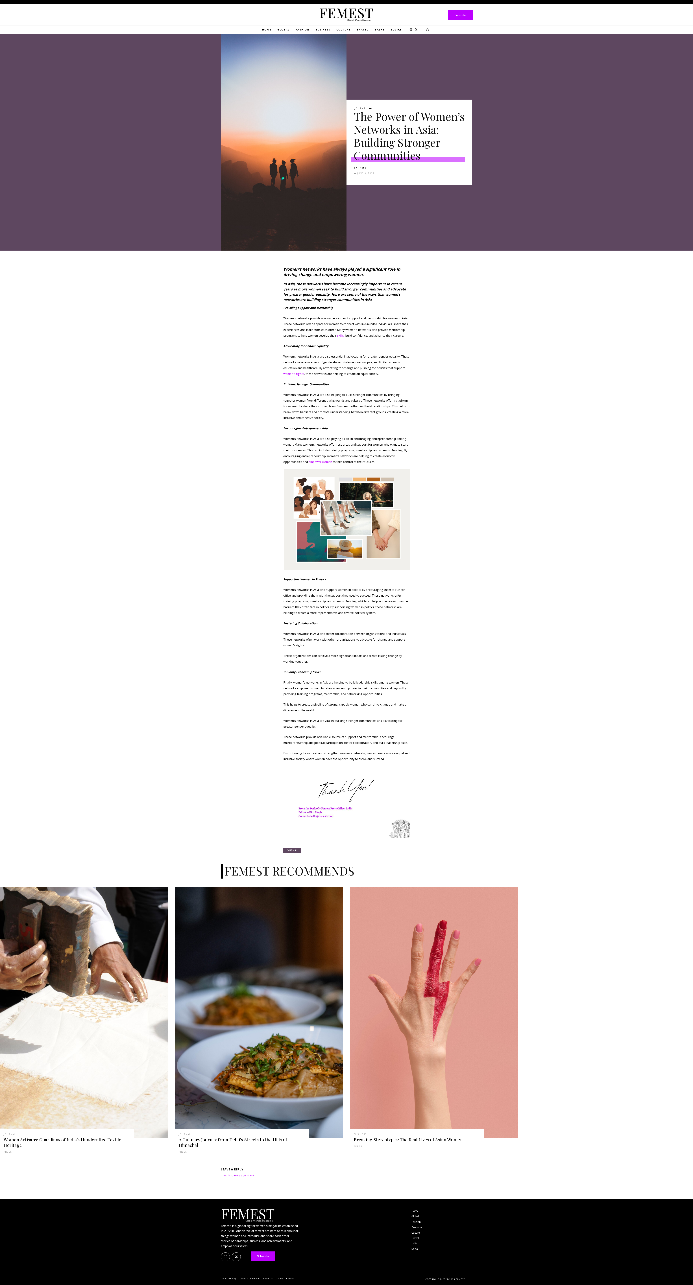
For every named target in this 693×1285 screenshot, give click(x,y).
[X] (416, 29)
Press (362, 167)
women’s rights (293, 374)
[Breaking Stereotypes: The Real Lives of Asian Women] (434, 1012)
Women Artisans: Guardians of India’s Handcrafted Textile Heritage (62, 1142)
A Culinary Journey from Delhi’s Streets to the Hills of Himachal (233, 1142)
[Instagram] (410, 29)
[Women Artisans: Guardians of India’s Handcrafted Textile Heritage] (84, 1012)
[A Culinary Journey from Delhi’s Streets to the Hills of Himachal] (259, 1012)
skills (340, 336)
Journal (361, 108)
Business (360, 1134)
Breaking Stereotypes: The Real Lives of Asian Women (408, 1139)
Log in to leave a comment (238, 1175)
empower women (320, 462)
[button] (427, 30)
